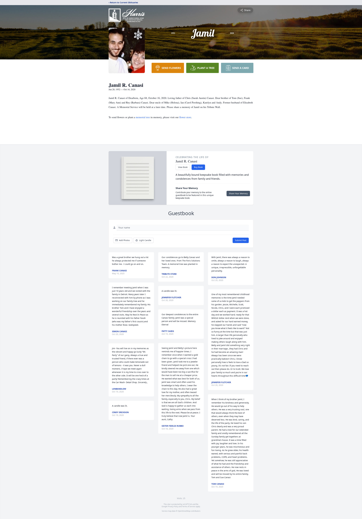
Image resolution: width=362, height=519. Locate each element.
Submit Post (240, 240)
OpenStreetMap (184, 511)
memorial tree (143, 117)
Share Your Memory (238, 193)
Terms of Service (188, 506)
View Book (183, 167)
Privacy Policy (173, 506)
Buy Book (198, 167)
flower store (185, 117)
